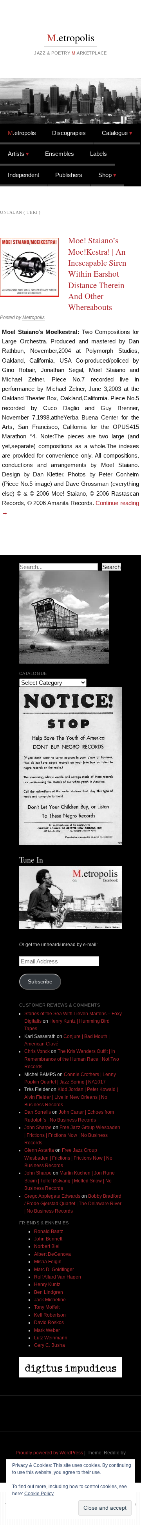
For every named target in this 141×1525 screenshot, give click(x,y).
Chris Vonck (37, 1051)
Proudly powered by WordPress (49, 1453)
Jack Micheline (50, 1299)
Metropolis (33, 317)
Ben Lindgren (48, 1292)
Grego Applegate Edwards (52, 1196)
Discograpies (69, 133)
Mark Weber (47, 1330)
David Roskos (49, 1322)
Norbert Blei (47, 1246)
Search (111, 567)
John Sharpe (38, 1127)
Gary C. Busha (49, 1345)
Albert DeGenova (52, 1254)
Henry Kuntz (47, 1284)
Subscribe (40, 982)
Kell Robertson (50, 1315)
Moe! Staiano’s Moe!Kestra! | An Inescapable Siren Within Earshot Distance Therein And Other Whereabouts (97, 273)
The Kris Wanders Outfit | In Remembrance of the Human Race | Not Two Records (71, 1059)
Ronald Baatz (48, 1231)
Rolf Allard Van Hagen (57, 1277)
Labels (98, 153)
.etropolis (70, 37)
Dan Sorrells (37, 1112)
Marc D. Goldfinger (54, 1269)
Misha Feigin (47, 1261)
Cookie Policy (39, 1493)
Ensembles (59, 153)
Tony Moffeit (47, 1307)
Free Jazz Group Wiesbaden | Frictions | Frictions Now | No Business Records (72, 1135)
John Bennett (48, 1239)
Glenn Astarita (39, 1150)
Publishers (68, 174)
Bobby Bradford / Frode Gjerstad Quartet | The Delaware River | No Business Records (72, 1203)
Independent (23, 174)
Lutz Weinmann (50, 1338)
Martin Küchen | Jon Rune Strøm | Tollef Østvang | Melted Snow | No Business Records (69, 1180)
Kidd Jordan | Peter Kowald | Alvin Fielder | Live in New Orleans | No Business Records (71, 1097)
